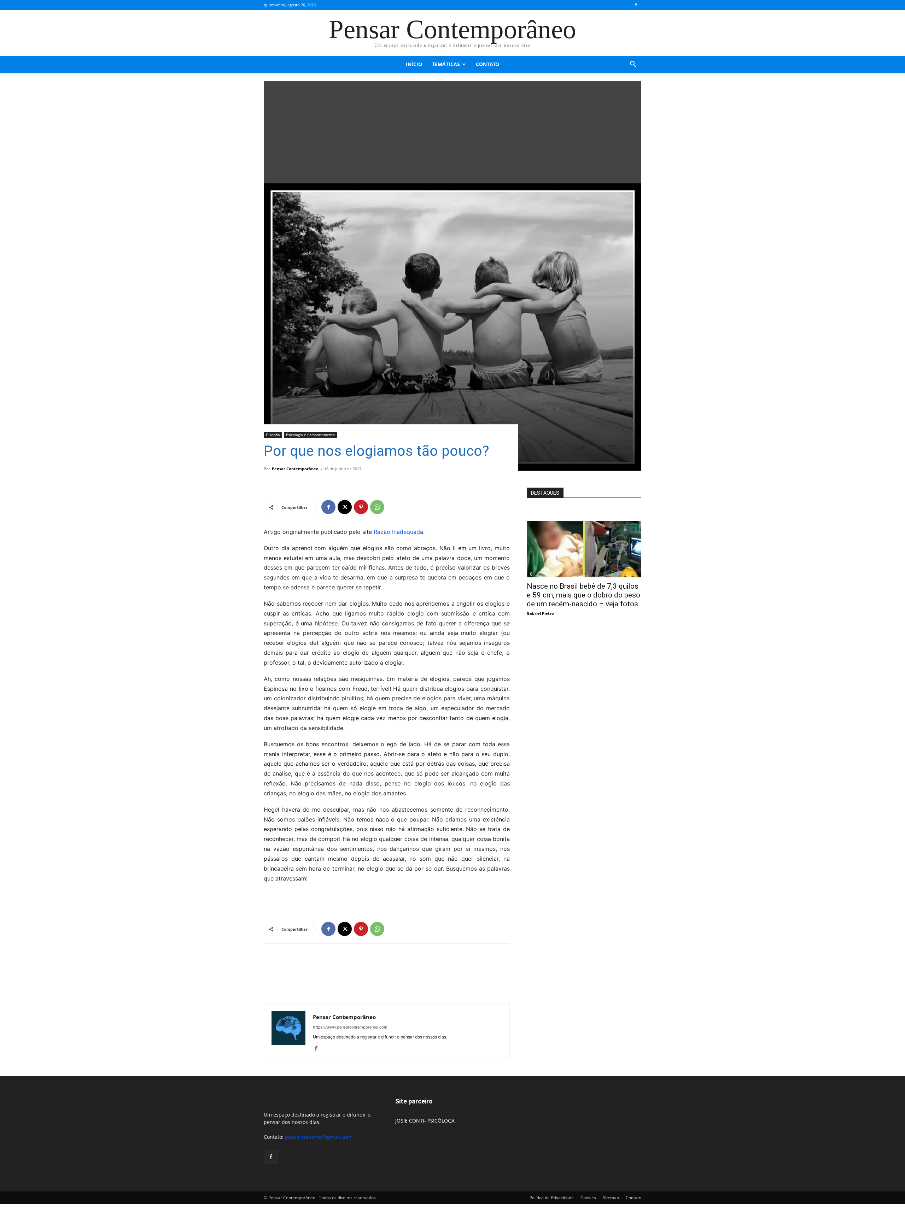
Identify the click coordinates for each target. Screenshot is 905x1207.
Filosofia (273, 434)
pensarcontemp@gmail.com (318, 1137)
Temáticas (446, 64)
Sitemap (611, 1198)
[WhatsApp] (377, 507)
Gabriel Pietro (540, 613)
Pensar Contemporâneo (295, 468)
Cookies (588, 1198)
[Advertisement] (452, 130)
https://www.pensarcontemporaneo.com (350, 1027)
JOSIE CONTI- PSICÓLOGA (425, 1120)
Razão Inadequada (398, 531)
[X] (345, 507)
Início (414, 64)
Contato (487, 64)
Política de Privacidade (552, 1198)
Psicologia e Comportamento (310, 434)
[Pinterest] (361, 507)
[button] (632, 64)
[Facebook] (636, 5)
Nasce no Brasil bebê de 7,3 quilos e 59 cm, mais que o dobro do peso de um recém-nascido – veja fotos (583, 595)
